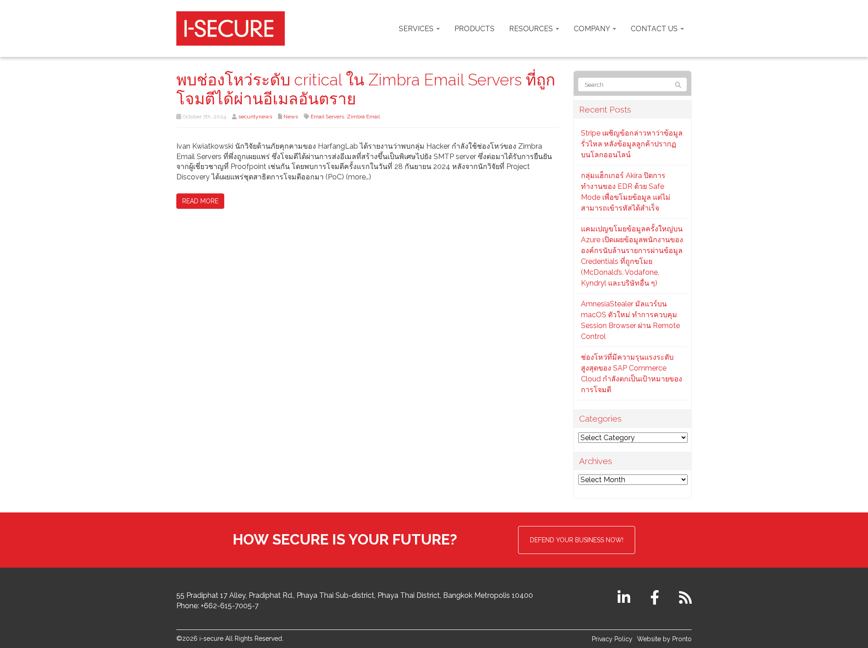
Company (593, 28)
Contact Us (655, 28)
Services (417, 28)
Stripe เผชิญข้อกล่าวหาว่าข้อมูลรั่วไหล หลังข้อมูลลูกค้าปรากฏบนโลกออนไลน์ (632, 144)
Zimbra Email (363, 116)
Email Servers (327, 116)
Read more (200, 201)
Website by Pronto (664, 639)
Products (474, 28)
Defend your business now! (576, 540)
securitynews (255, 116)
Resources (532, 28)
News (290, 116)
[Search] (678, 85)
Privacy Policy (612, 639)
